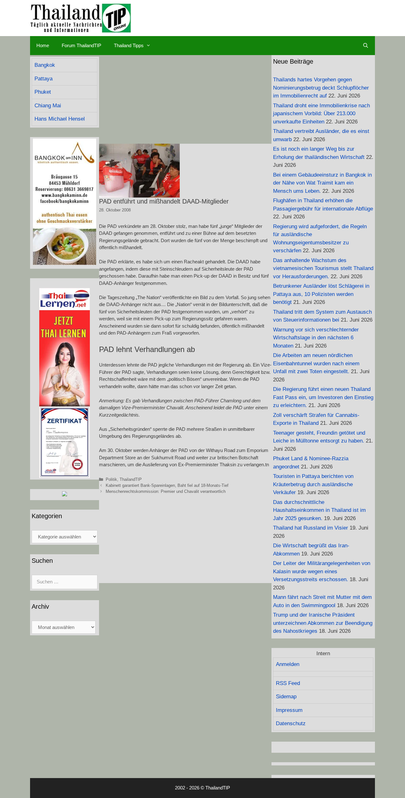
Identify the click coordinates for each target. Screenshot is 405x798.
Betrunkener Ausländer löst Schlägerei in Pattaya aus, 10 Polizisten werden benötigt (321, 294)
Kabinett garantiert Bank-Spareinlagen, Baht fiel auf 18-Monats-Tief (167, 485)
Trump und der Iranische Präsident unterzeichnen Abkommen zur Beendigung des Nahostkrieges (322, 623)
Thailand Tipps (129, 45)
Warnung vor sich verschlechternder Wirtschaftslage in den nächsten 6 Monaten (316, 338)
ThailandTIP (131, 479)
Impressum (289, 710)
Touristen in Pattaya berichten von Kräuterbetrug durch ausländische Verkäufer (313, 484)
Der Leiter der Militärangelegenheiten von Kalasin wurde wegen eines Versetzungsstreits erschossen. (321, 571)
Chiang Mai (47, 106)
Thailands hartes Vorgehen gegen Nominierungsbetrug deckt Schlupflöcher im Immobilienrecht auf (321, 88)
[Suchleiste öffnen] (365, 45)
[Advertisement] (185, 99)
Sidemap (286, 697)
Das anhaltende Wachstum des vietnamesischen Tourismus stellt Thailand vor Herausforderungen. (323, 268)
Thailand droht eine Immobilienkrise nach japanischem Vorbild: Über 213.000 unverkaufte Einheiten (321, 114)
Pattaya (43, 79)
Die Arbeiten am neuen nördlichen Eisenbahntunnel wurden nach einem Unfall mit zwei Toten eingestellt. (316, 363)
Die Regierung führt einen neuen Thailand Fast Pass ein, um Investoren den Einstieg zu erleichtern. (323, 397)
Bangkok (44, 65)
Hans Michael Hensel (59, 119)
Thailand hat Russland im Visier (310, 528)
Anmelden (287, 664)
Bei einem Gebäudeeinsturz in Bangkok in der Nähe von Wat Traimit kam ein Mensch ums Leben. (322, 183)
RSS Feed (288, 683)
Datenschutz (291, 723)
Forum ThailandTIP (81, 45)
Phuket (42, 92)
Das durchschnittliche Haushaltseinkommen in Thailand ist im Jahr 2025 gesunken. (319, 510)
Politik (111, 479)
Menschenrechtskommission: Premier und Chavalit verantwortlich (166, 491)
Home (42, 45)
